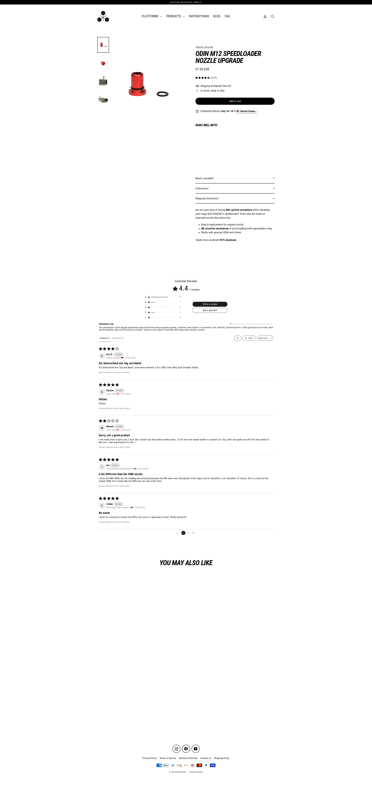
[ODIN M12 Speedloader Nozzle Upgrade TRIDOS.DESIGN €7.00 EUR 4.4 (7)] (205, 148)
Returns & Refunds (188, 758)
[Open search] (237, 338)
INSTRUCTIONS (199, 16)
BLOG (216, 16)
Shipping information (206, 198)
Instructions (201, 188)
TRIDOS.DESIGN (204, 47)
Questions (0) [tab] (117, 338)
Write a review (210, 304)
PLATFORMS (150, 16)
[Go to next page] (194, 533)
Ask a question (210, 310)
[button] (202, 78)
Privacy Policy (150, 758)
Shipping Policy (221, 758)
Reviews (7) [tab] (105, 338)
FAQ (227, 16)
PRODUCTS (174, 16)
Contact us (205, 758)
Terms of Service (168, 758)
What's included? (204, 178)
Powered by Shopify (196, 772)
